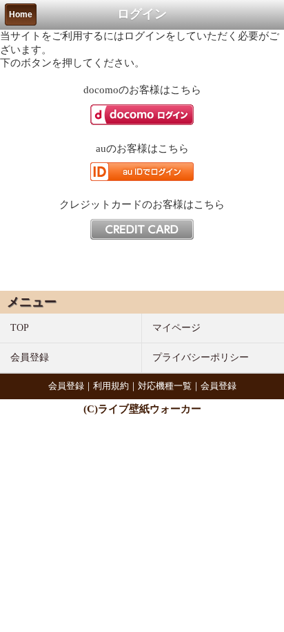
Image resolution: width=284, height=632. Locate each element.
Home (20, 14)
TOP (19, 328)
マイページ (176, 328)
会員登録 (29, 357)
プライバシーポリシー (200, 357)
